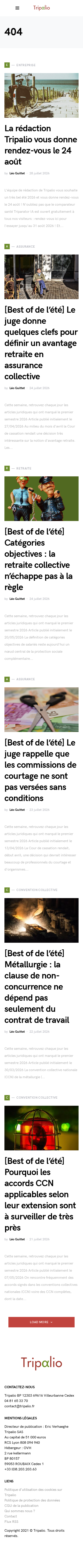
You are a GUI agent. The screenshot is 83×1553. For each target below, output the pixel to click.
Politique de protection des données (32, 1500)
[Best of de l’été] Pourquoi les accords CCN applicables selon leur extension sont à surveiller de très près (40, 1194)
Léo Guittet (17, 173)
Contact (10, 1516)
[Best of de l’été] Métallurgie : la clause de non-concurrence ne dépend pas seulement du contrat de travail (36, 987)
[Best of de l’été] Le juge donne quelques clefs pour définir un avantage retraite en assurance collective (41, 343)
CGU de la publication (21, 1506)
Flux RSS (11, 1522)
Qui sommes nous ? (19, 1511)
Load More (39, 1322)
